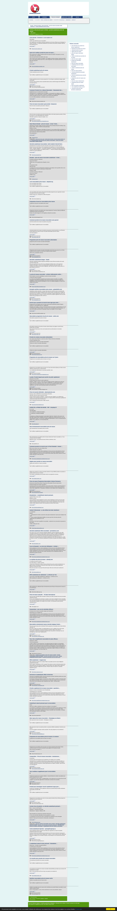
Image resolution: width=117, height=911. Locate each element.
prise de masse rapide (76, 58)
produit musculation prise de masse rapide (45, 655)
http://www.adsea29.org (36, 154)
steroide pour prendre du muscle (78, 48)
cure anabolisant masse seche (78, 86)
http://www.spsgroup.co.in (37, 354)
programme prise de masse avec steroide (78, 79)
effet (33, 17)
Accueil (30, 903)
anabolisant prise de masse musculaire (52, 826)
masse (77, 17)
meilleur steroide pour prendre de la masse (78, 56)
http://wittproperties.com (36, 478)
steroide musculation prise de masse (51, 656)
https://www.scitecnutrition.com (38, 528)
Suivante (42, 898)
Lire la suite (32, 46)
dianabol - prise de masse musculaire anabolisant (47, 824)
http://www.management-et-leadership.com (40, 121)
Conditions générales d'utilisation (48, 903)
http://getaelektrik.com (36, 256)
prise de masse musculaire (77, 63)
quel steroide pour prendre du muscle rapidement (77, 46)
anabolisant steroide (66, 17)
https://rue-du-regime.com (37, 48)
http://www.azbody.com (36, 572)
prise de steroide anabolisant (77, 85)
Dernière (46, 898)
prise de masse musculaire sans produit (45, 823)
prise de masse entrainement (77, 80)
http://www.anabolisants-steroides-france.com (41, 458)
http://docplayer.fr (35, 423)
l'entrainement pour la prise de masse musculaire (43, 140)
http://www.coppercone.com (37, 671)
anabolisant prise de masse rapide (77, 83)
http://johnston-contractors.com (38, 636)
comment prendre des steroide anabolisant (78, 73)
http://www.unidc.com (36, 237)
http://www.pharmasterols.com (38, 404)
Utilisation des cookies (60, 903)
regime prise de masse (76, 51)
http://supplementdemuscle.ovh (38, 768)
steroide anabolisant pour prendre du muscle (78, 76)
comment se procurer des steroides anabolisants (76, 89)
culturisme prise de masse (77, 50)
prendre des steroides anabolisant (76, 61)
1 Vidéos (36, 34)
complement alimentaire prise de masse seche (51, 657)
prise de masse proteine (76, 70)
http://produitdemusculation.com (38, 66)
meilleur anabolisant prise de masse (77, 68)
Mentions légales (36, 903)
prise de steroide (56, 17)
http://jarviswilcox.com (36, 543)
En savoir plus (78, 909)
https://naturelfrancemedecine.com (38, 286)
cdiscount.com (35, 137)
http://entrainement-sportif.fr (37, 492)
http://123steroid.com (36, 822)
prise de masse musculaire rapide (77, 54)
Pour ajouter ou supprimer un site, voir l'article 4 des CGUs (41, 904)
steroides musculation (44, 18)
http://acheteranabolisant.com (37, 507)
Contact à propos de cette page (73, 903)
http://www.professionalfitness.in (38, 733)
